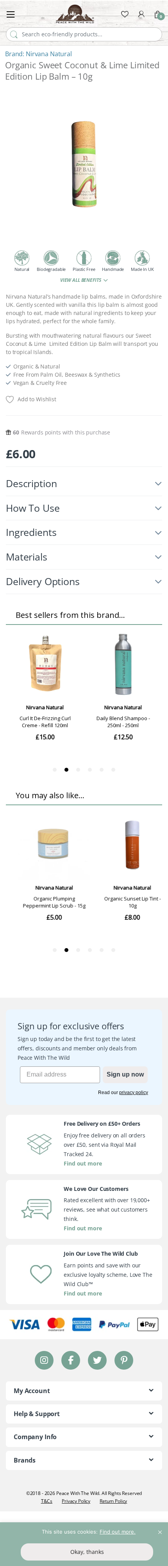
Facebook (70, 1360)
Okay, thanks (87, 1551)
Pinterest (124, 1360)
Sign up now (125, 1074)
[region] (84, 1544)
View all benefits (81, 280)
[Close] (159, 1529)
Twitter (97, 1360)
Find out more (83, 1163)
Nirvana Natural (49, 54)
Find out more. (118, 1532)
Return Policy (113, 1501)
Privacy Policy (76, 1501)
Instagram (44, 1360)
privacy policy (133, 1092)
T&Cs (46, 1501)
